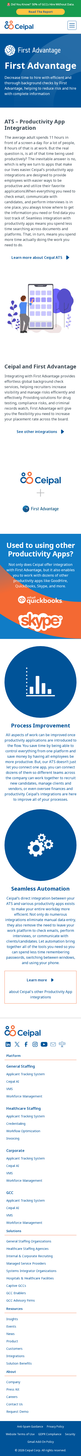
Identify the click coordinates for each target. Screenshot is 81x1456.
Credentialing (15, 1123)
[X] (17, 1044)
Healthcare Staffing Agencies (27, 1248)
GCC (9, 1192)
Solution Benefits (19, 1363)
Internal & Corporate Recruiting (29, 1256)
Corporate (15, 1150)
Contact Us (14, 1404)
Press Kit (12, 1389)
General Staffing (20, 1066)
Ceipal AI (12, 1081)
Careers (12, 1397)
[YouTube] (44, 1044)
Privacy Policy (55, 1426)
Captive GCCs (16, 1285)
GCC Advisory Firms (20, 1300)
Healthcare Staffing (23, 1108)
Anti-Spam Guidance (30, 1426)
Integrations (15, 1356)
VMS (9, 1089)
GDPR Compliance (49, 1434)
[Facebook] (26, 1044)
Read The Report (41, 12)
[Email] (53, 1044)
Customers (14, 1348)
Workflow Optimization (23, 1131)
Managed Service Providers (26, 1263)
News (10, 1334)
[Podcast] (62, 1044)
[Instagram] (35, 1044)
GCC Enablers (16, 1293)
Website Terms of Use (20, 1434)
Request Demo (17, 1411)
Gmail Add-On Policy (40, 1442)
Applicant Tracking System (25, 1074)
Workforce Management (24, 1096)
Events (11, 1326)
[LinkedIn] (8, 1044)
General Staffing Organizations (28, 1241)
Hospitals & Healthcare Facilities (30, 1278)
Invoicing (12, 1138)
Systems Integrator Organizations (31, 1271)
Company (13, 1382)
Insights (12, 1319)
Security (70, 1434)
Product (12, 1341)
